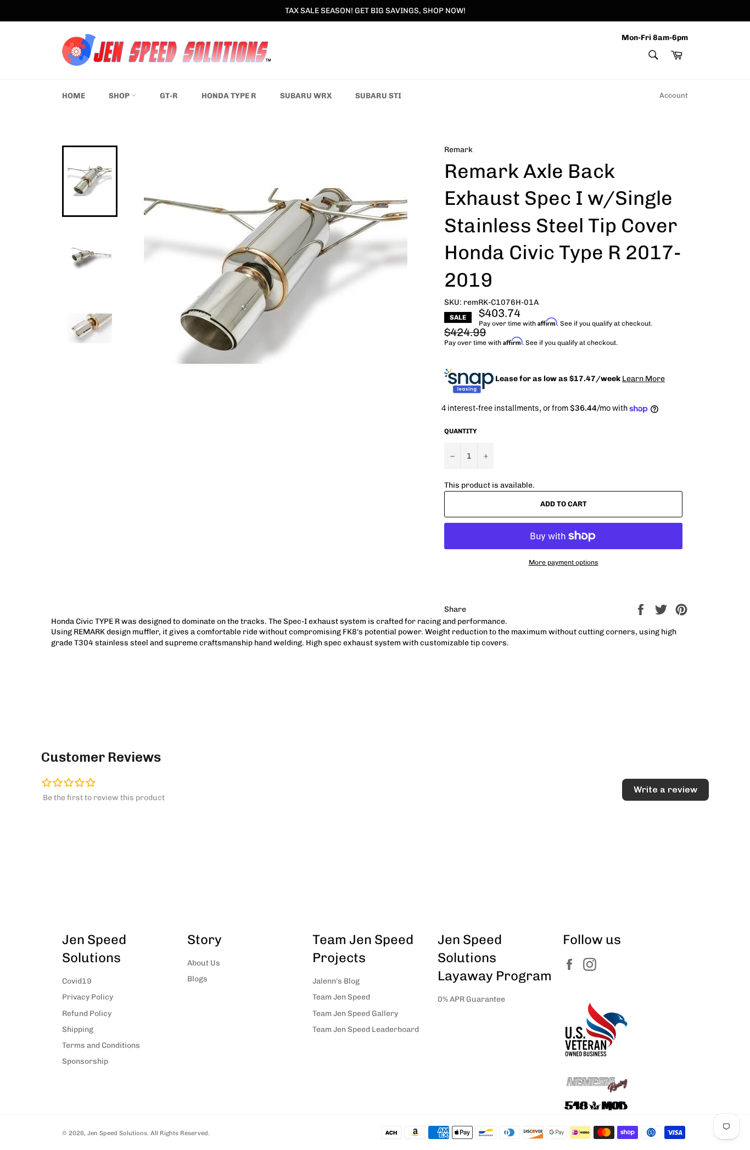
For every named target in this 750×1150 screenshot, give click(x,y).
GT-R (169, 96)
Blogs (197, 979)
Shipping (77, 1029)
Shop (120, 96)
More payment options (563, 562)
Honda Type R (229, 96)
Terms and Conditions (101, 1045)
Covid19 (77, 981)
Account (673, 95)
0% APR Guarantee (471, 999)
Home (73, 96)
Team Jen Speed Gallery (355, 1013)
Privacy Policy (87, 997)
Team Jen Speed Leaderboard (365, 1029)
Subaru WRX (306, 96)
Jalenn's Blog (336, 981)
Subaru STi (378, 96)
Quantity (460, 431)
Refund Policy (86, 1013)
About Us (203, 963)
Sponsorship (85, 1061)
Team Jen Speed (341, 997)
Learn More (643, 378)
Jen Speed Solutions (117, 1133)
